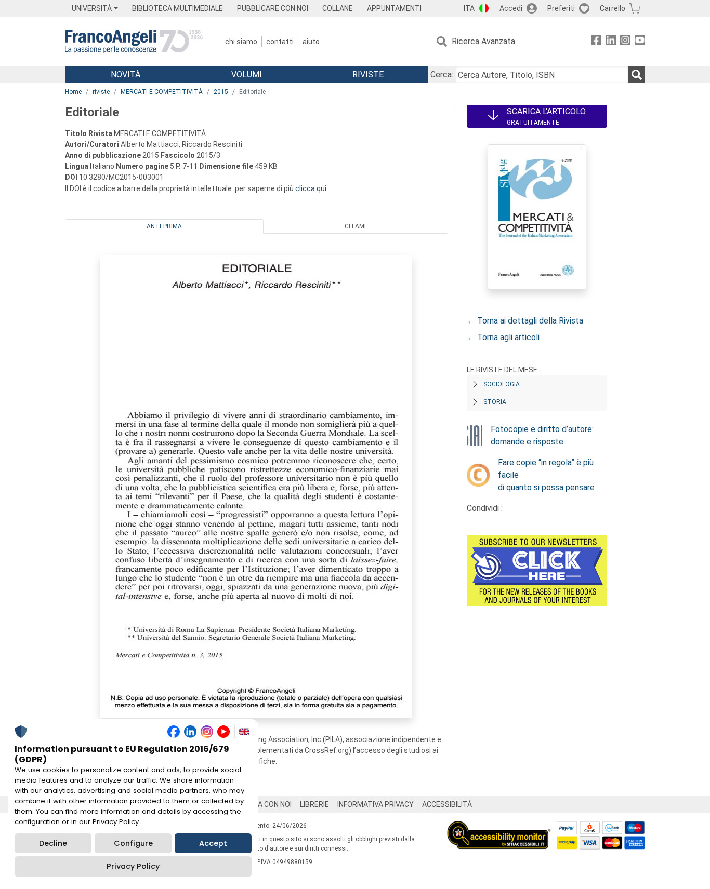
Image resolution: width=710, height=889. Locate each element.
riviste (101, 92)
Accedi (510, 8)
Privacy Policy (133, 866)
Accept (213, 843)
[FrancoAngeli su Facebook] (596, 42)
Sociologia (501, 384)
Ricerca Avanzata (483, 41)
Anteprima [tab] (164, 226)
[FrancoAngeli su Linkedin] (611, 42)
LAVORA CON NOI (263, 804)
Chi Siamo (241, 41)
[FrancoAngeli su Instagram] (625, 42)
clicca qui (310, 188)
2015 (221, 92)
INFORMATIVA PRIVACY (375, 804)
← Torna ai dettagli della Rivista (525, 321)
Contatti (280, 41)
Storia (494, 402)
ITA (469, 8)
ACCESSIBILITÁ (447, 804)
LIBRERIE (314, 804)
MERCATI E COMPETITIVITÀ (162, 92)
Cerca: (441, 74)
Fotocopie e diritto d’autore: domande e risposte (542, 435)
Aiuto (311, 41)
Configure (133, 843)
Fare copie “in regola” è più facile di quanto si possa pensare (546, 474)
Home (73, 92)
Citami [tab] (355, 226)
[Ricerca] (636, 74)
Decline (53, 843)
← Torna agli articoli (503, 337)
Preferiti (561, 8)
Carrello (612, 8)
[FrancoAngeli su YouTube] (640, 42)
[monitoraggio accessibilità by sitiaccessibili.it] (499, 827)
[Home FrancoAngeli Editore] (134, 41)
